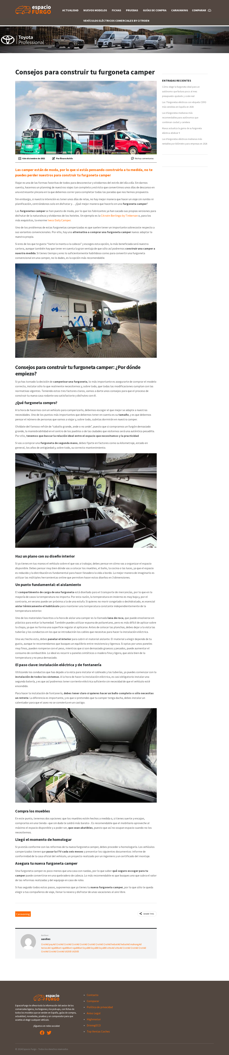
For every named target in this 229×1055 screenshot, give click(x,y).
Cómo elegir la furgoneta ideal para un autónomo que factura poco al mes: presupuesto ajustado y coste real (181, 91)
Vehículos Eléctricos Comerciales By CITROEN (116, 20)
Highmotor (94, 1019)
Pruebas (132, 10)
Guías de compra (154, 10)
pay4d (52, 944)
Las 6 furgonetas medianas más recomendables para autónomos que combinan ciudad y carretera (180, 117)
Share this (148, 913)
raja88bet (56, 947)
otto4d (110, 947)
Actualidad (70, 10)
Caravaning (179, 10)
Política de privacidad (100, 1007)
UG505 (68, 951)
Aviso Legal (94, 1013)
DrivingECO (94, 1025)
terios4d (45, 947)
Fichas (116, 10)
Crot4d (44, 944)
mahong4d (136, 944)
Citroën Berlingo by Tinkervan (119, 215)
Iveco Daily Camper (59, 220)
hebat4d (115, 944)
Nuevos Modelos (95, 10)
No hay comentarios (144, 158)
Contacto (92, 995)
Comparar (93, 1001)
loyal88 (87, 947)
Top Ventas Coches (98, 1031)
